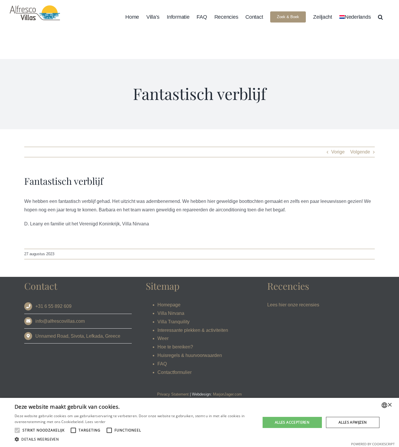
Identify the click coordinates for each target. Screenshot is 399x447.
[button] (380, 17)
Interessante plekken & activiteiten (192, 330)
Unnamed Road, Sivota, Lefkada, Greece (77, 336)
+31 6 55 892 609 (53, 306)
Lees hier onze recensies (293, 304)
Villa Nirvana (170, 313)
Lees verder (95, 421)
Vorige (338, 151)
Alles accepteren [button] (292, 422)
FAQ (162, 363)
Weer (163, 338)
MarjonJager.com (227, 394)
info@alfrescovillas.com (60, 321)
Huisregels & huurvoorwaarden (189, 355)
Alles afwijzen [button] (353, 422)
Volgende (360, 151)
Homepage (169, 304)
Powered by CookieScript (373, 444)
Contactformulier (174, 372)
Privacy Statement (173, 394)
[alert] (199, 422)
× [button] (389, 405)
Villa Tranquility (173, 321)
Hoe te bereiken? (175, 346)
